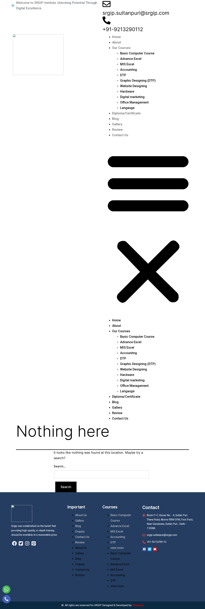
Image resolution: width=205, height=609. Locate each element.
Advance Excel (130, 59)
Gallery (117, 124)
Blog (115, 119)
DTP (123, 75)
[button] (148, 227)
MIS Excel (127, 64)
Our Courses (121, 48)
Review (117, 130)
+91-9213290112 (122, 29)
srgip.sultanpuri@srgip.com (135, 13)
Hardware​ (127, 91)
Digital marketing (132, 97)
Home (116, 37)
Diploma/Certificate (126, 113)
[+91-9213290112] (106, 20)
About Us (81, 515)
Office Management (134, 102)
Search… (60, 466)
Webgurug (138, 605)
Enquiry (80, 531)
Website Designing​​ (133, 86)
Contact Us (120, 135)
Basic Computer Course (137, 53)
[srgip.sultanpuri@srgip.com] (106, 4)
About (116, 42)
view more (117, 547)
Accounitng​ (128, 70)
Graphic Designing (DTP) (138, 80)
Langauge (127, 108)
